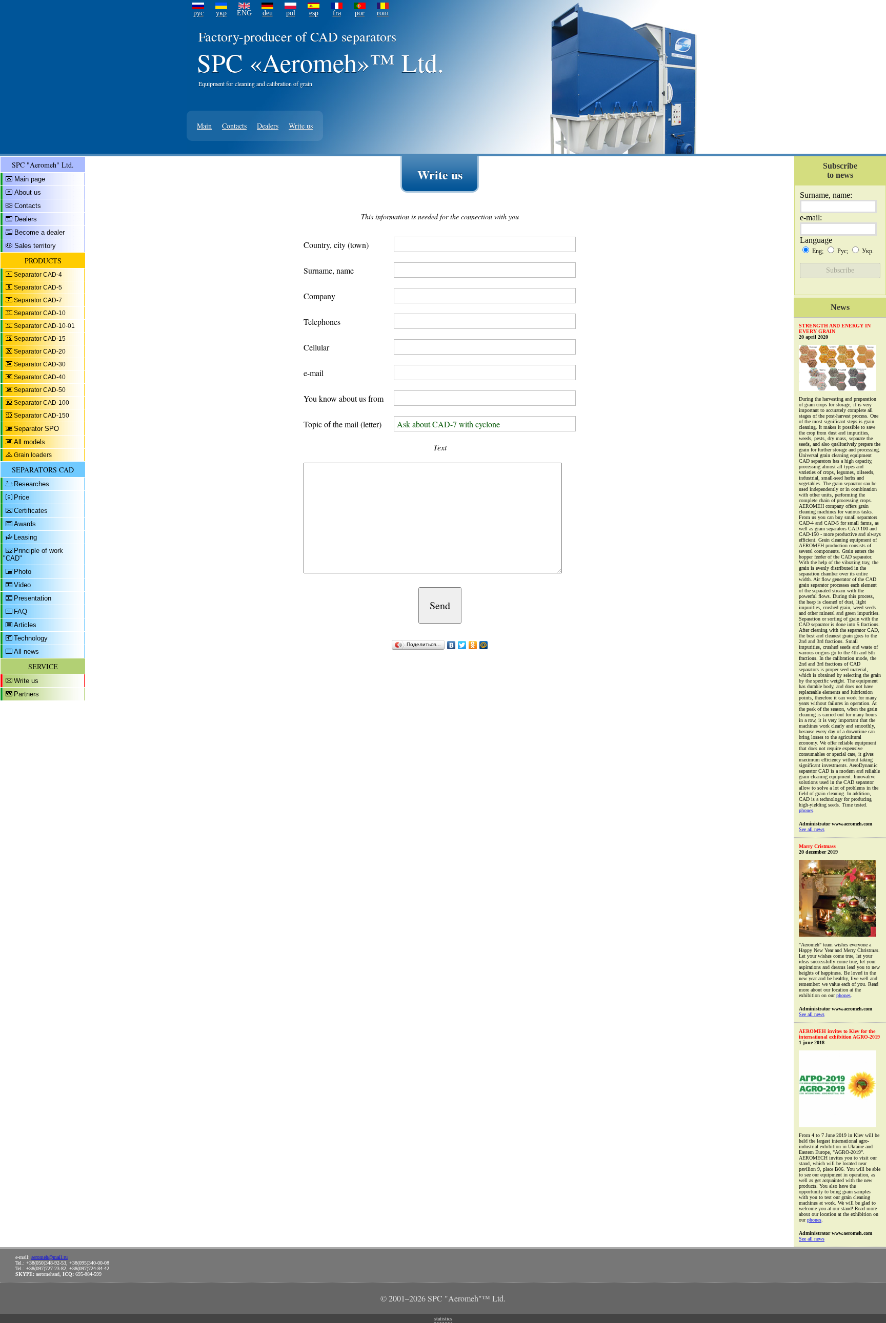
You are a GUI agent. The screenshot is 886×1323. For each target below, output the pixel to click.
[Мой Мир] (483, 645)
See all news (811, 829)
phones (806, 810)
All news (26, 651)
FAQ (20, 611)
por (360, 13)
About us (27, 192)
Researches (31, 484)
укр (221, 13)
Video (22, 585)
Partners (26, 694)
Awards (25, 524)
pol (290, 13)
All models (29, 442)
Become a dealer (39, 232)
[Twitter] (462, 645)
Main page (29, 179)
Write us (301, 126)
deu (268, 13)
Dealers (267, 126)
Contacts (234, 126)
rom (383, 13)
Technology (31, 638)
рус (198, 13)
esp (313, 13)
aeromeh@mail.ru (49, 1257)
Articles (25, 625)
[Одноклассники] (473, 645)
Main (204, 126)
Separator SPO (36, 428)
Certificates (31, 510)
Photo (22, 571)
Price (21, 497)
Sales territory (35, 246)
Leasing (25, 537)
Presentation (32, 598)
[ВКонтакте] (451, 645)
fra (337, 13)
